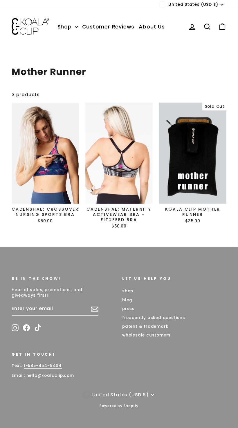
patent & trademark (145, 326)
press (128, 308)
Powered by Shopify (119, 405)
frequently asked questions (153, 317)
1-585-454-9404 (43, 365)
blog (127, 300)
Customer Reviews (108, 26)
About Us (152, 26)
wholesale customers (146, 335)
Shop (65, 26)
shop (127, 291)
